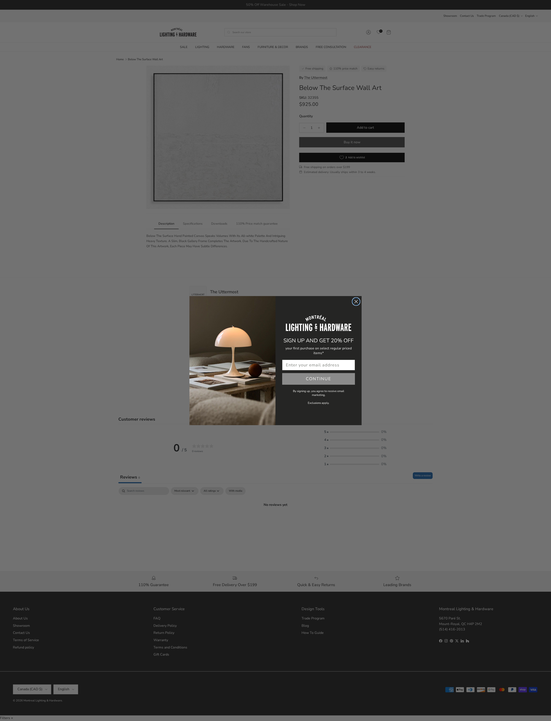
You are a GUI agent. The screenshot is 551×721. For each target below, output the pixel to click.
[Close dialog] (356, 301)
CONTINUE (318, 379)
